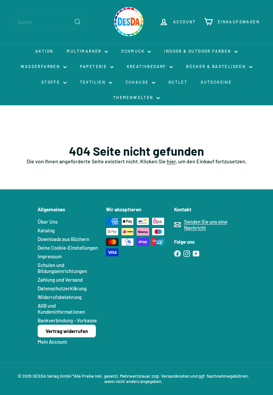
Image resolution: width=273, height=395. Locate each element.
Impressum (50, 256)
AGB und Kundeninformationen (61, 309)
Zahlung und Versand (60, 280)
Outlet (177, 82)
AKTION (44, 51)
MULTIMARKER (85, 51)
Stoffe (51, 82)
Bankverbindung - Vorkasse (67, 320)
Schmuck (133, 51)
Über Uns (48, 222)
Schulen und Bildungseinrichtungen (62, 268)
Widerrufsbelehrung (60, 297)
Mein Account (52, 342)
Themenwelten (134, 97)
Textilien (93, 82)
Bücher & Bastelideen (216, 66)
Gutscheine (216, 82)
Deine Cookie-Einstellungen (68, 248)
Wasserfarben (41, 66)
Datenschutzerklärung (62, 288)
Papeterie (94, 66)
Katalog (46, 230)
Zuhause (138, 82)
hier (171, 161)
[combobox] (49, 22)
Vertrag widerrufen (67, 331)
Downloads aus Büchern (63, 239)
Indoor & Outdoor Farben (198, 51)
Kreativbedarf (147, 66)
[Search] (78, 22)
